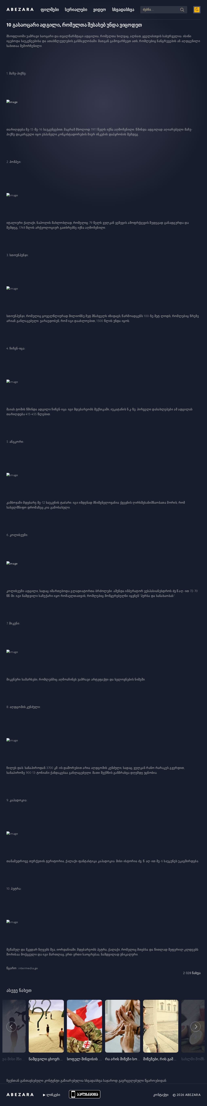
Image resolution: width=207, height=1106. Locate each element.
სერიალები (76, 10)
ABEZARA (20, 9)
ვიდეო (99, 10)
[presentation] (11, 1027)
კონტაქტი (161, 1095)
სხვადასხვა (123, 10)
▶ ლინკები (51, 1095)
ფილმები (50, 10)
